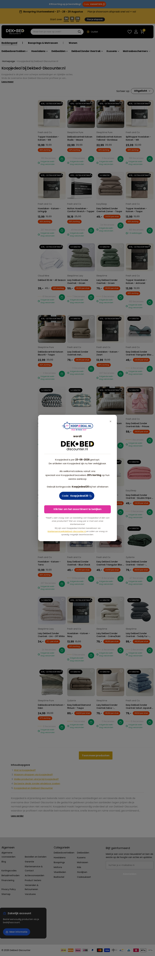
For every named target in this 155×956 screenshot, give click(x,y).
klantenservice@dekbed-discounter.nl (67, 531)
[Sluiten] (110, 421)
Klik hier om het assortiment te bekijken (77, 509)
